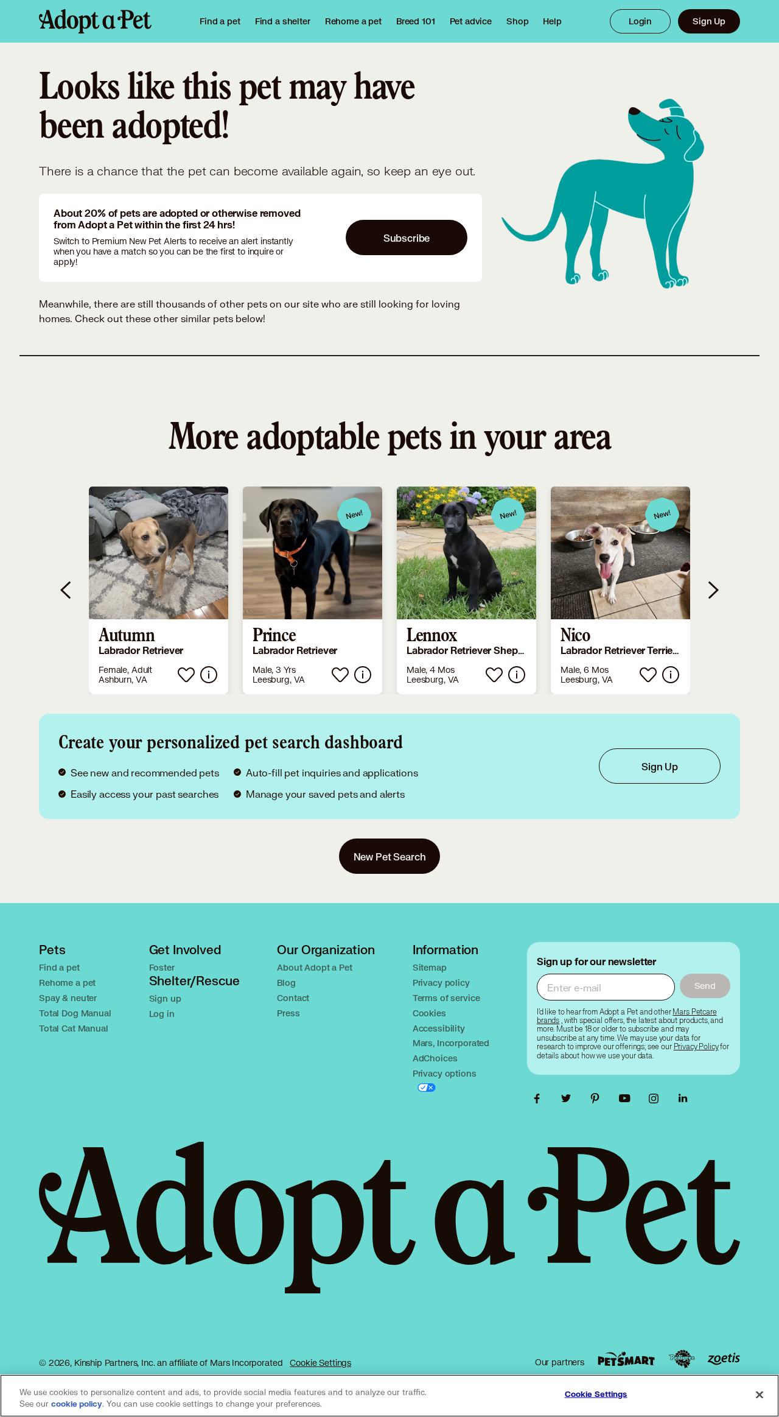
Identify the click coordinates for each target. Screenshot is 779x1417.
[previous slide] (66, 590)
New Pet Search (390, 856)
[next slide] (712, 590)
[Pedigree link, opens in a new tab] (681, 1359)
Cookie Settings (320, 1362)
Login (640, 21)
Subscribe (406, 238)
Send (705, 985)
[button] (158, 590)
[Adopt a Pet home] (95, 21)
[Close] (759, 1394)
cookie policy (76, 1404)
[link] (353, 21)
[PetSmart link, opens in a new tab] (626, 1358)
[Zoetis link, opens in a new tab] (723, 1358)
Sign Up (709, 21)
